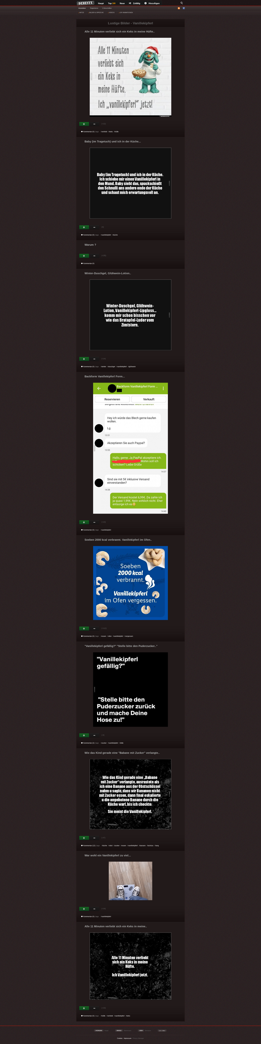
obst (110, 846)
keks (111, 132)
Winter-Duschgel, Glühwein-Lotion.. (108, 273)
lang (157, 846)
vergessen (129, 636)
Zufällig (136, 3)
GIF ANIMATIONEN (126, 12)
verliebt (104, 132)
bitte (121, 743)
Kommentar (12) (89, 846)
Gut (84, 124)
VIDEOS (111, 12)
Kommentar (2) (88, 743)
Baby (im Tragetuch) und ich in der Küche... (113, 141)
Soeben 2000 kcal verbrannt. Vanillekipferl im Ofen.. (118, 539)
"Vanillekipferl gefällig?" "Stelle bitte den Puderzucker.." (121, 645)
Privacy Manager (138, 1038)
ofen (110, 636)
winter (104, 367)
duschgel (111, 367)
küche (115, 235)
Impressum (127, 1038)
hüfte (117, 132)
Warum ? (90, 244)
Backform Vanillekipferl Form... (105, 376)
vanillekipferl (106, 235)
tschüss (150, 846)
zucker (104, 743)
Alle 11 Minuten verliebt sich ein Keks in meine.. (116, 926)
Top (111, 3)
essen (104, 636)
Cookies (119, 1038)
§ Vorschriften (107, 8)
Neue (122, 3)
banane (143, 846)
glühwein (132, 367)
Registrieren (94, 8)
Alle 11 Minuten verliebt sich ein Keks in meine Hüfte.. (120, 31)
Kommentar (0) (88, 132)
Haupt (101, 3)
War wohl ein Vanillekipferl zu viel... (108, 855)
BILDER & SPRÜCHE (96, 12)
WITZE (81, 12)
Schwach (94, 124)
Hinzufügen (154, 3)
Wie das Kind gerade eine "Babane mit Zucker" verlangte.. (122, 752)
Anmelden (82, 8)
